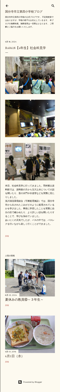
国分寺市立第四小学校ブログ (24, 11)
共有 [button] (7, 236)
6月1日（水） (14, 356)
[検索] (53, 5)
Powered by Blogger (32, 382)
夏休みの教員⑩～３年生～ (24, 299)
